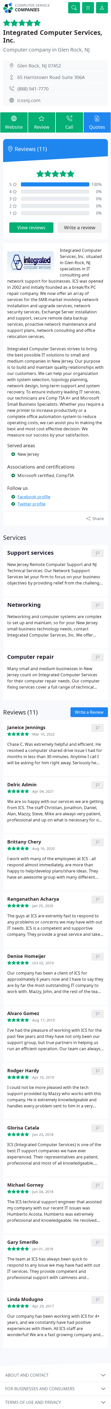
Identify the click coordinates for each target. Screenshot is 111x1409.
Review (41, 127)
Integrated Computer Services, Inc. (52, 36)
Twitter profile (31, 504)
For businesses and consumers (40, 1389)
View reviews (31, 227)
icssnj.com (29, 100)
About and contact (27, 1375)
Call (69, 127)
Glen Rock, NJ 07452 (39, 66)
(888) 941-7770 (33, 89)
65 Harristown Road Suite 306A (51, 77)
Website (14, 127)
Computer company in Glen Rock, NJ (46, 49)
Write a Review (89, 712)
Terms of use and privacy (33, 1402)
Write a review (79, 227)
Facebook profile (34, 497)
